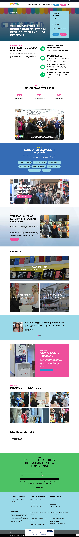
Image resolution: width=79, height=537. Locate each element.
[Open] (58, 475)
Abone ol (39, 478)
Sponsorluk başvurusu (55, 506)
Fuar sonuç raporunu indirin (24, 196)
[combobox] (48, 475)
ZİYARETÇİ (56, 4)
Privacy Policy (39, 481)
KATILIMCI (63, 4)
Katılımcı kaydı (53, 504)
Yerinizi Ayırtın (15, 239)
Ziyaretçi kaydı (53, 499)
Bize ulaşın (52, 502)
